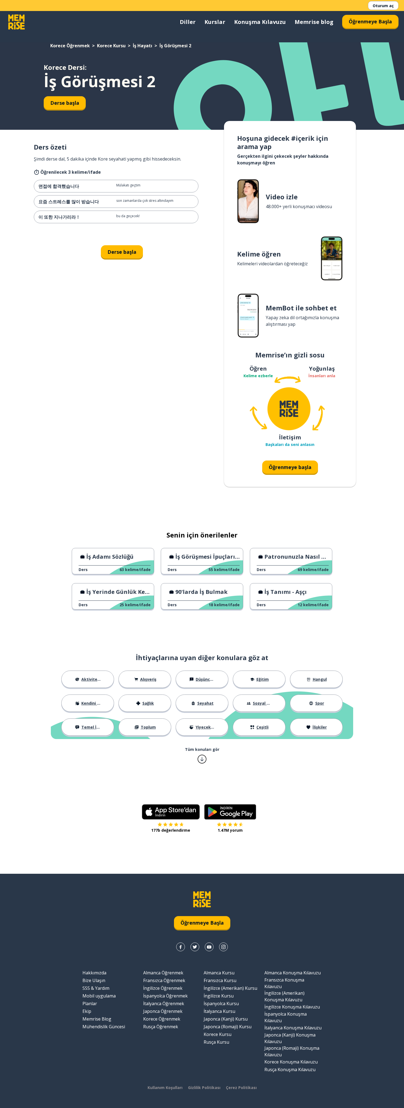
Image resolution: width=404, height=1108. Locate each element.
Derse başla (64, 103)
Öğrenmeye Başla (370, 21)
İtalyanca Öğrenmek (163, 1003)
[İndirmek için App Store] (171, 812)
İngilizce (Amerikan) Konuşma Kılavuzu (284, 996)
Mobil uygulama (99, 996)
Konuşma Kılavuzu (260, 22)
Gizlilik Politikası (204, 1087)
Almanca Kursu (219, 973)
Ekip (86, 1011)
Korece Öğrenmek (70, 46)
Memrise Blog (96, 1019)
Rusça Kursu (216, 1042)
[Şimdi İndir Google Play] (230, 812)
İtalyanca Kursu (219, 1011)
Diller (188, 22)
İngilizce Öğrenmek (162, 988)
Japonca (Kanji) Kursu (226, 1019)
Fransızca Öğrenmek (164, 980)
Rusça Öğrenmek (160, 1027)
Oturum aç (383, 5)
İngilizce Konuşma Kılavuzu (292, 1007)
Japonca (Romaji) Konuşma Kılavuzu (291, 1051)
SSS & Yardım (95, 988)
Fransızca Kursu (220, 980)
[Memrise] (16, 22)
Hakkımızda (94, 973)
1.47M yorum (230, 830)
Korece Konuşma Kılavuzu (291, 1062)
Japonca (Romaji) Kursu (227, 1027)
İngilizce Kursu (219, 996)
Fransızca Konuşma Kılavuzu (284, 983)
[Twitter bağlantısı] (194, 946)
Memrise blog (314, 22)
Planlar (89, 1003)
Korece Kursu (111, 46)
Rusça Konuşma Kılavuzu (290, 1069)
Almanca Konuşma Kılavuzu (292, 973)
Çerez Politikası (241, 1087)
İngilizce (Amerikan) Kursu (230, 988)
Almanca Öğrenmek (163, 973)
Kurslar (214, 22)
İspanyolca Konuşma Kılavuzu (285, 1017)
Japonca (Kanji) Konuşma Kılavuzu (290, 1038)
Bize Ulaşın (93, 980)
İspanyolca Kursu (221, 1003)
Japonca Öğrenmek (162, 1011)
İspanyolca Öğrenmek (165, 996)
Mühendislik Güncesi (103, 1027)
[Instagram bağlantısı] (223, 946)
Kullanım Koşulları (165, 1087)
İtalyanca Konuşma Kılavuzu (293, 1028)
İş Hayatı (142, 46)
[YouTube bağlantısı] (209, 946)
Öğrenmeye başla (290, 467)
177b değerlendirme (170, 830)
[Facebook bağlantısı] (180, 946)
